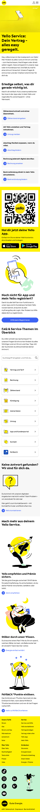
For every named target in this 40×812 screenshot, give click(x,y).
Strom (4, 723)
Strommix (24, 748)
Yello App (24, 737)
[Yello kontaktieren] (10, 482)
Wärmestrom (6, 734)
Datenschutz (9, 809)
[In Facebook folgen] (4, 786)
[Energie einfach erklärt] (20, 615)
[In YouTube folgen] (4, 793)
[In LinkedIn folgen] (14, 778)
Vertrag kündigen (27, 730)
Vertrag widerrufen (28, 734)
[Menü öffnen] (37, 2)
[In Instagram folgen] (4, 778)
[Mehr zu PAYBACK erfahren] (20, 673)
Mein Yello (24, 740)
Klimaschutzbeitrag (28, 755)
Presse (4, 759)
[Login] (34, 3)
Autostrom (5, 737)
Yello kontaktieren (27, 727)
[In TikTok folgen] (4, 771)
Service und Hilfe (27, 723)
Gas (3, 727)
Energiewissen (26, 752)
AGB (3, 809)
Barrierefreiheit (29, 809)
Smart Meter (25, 759)
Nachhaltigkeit (7, 752)
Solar (3, 740)
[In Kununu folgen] (14, 786)
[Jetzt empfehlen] (20, 552)
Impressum (19, 809)
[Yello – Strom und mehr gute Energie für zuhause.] (4, 2)
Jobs (3, 762)
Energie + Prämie (27, 762)
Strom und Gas (7, 730)
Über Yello (5, 748)
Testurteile (5, 755)
